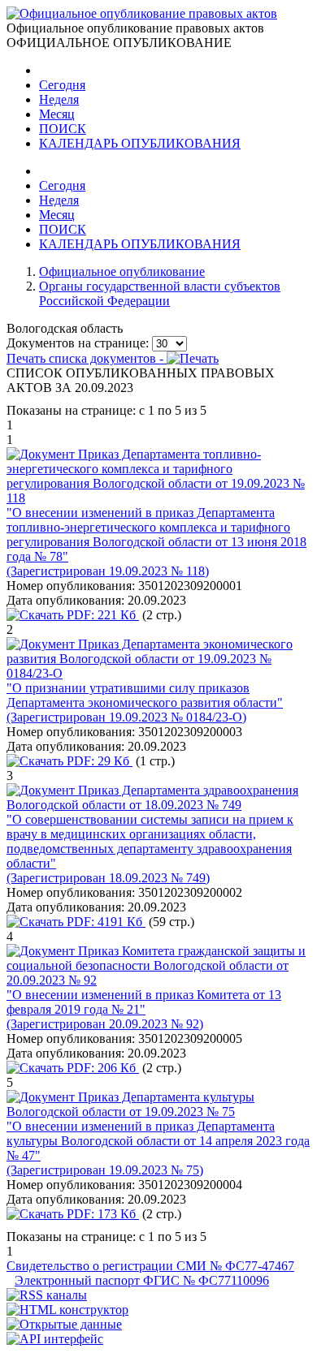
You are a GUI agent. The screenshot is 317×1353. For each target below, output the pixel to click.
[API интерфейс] (55, 1339)
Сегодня (62, 85)
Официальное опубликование (122, 271)
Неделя (59, 99)
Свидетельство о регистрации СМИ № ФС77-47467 (150, 1266)
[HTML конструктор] (67, 1309)
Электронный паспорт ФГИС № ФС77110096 (142, 1280)
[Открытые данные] (64, 1324)
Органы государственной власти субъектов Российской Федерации (159, 293)
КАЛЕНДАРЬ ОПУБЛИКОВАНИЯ (140, 143)
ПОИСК (62, 129)
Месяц (57, 114)
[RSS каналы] (47, 1295)
